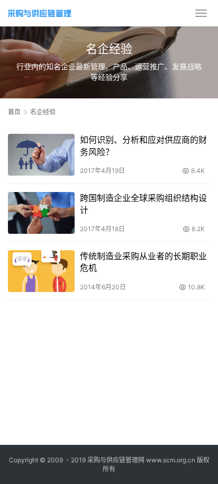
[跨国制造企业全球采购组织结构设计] (41, 213)
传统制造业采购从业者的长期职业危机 (143, 262)
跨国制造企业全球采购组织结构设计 (143, 204)
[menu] (201, 13)
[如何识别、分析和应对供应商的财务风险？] (41, 155)
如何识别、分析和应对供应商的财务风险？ (143, 145)
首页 (14, 112)
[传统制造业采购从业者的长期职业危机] (41, 271)
